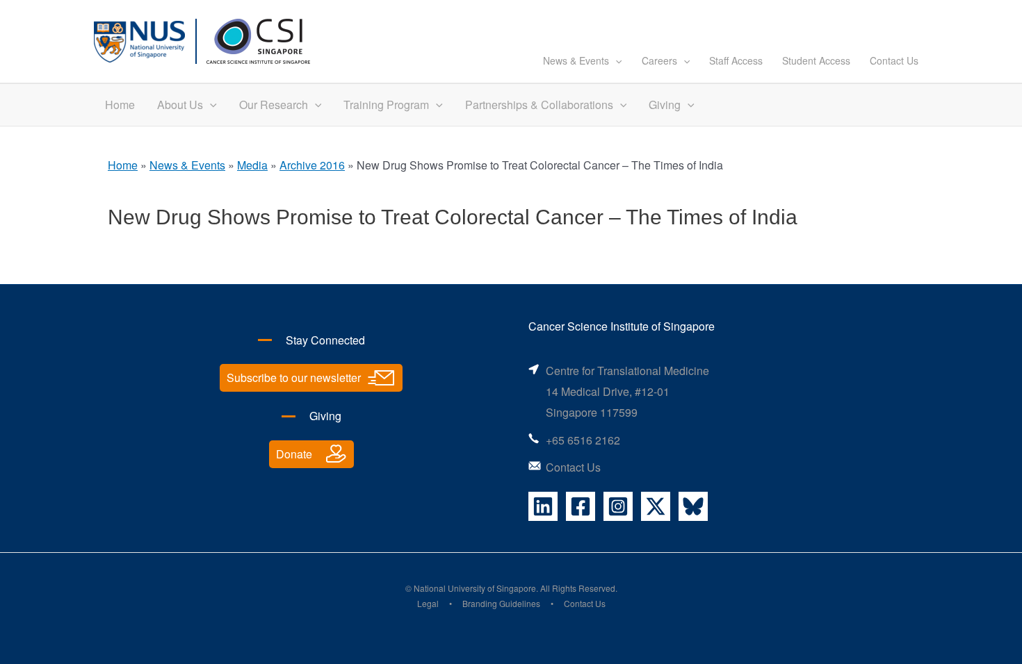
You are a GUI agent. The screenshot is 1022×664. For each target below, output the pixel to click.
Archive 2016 (312, 165)
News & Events (576, 60)
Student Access (816, 60)
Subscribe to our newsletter (294, 377)
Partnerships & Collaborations (539, 105)
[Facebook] (580, 506)
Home (120, 105)
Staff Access (736, 60)
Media (252, 165)
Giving (665, 105)
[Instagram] (618, 506)
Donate (294, 454)
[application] (615, 60)
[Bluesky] (693, 506)
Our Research (273, 105)
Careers (659, 60)
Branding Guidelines (501, 603)
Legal (428, 603)
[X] (655, 506)
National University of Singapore (475, 588)
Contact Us (894, 60)
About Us (180, 105)
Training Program (386, 105)
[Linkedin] (543, 506)
